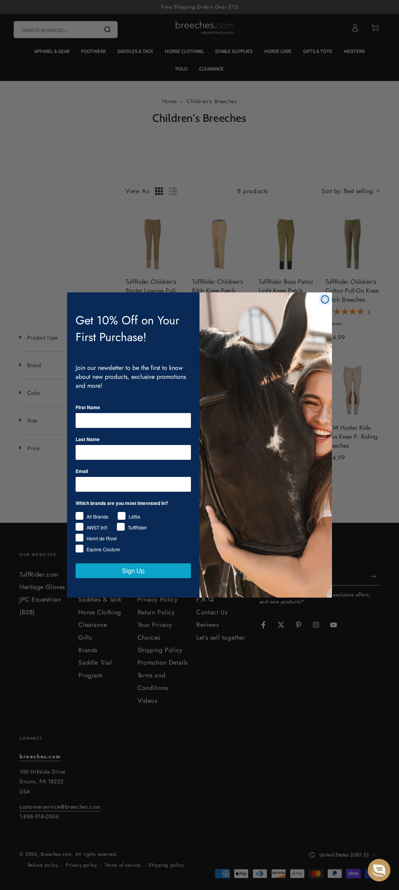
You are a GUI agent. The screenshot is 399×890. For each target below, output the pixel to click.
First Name (88, 407)
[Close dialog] (325, 299)
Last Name (88, 439)
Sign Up (133, 570)
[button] (379, 870)
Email (82, 471)
